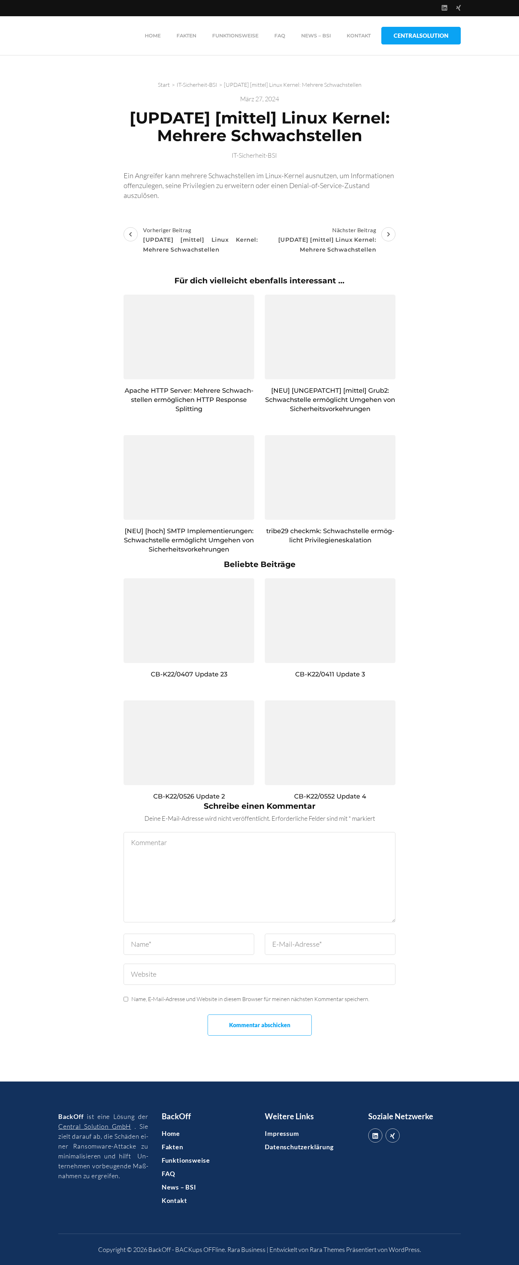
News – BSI (316, 35)
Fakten (186, 35)
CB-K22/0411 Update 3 (330, 674)
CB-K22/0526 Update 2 (189, 796)
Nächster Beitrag (327, 240)
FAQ (279, 35)
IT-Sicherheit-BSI (254, 155)
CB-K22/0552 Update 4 (330, 796)
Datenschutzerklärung (299, 1147)
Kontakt (359, 35)
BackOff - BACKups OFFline (186, 1249)
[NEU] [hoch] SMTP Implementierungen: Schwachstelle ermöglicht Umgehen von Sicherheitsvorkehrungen (189, 540)
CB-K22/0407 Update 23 (189, 674)
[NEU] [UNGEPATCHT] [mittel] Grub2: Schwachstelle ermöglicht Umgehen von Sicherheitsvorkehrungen (330, 400)
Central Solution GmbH (94, 1126)
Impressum (282, 1133)
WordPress (404, 1249)
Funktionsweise (235, 35)
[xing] (393, 1135)
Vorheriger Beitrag (200, 240)
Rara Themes (327, 1249)
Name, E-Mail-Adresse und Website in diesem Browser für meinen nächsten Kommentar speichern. (250, 998)
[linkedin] (375, 1135)
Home (153, 35)
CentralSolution (421, 35)
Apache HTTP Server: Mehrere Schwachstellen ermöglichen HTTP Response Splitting (189, 400)
